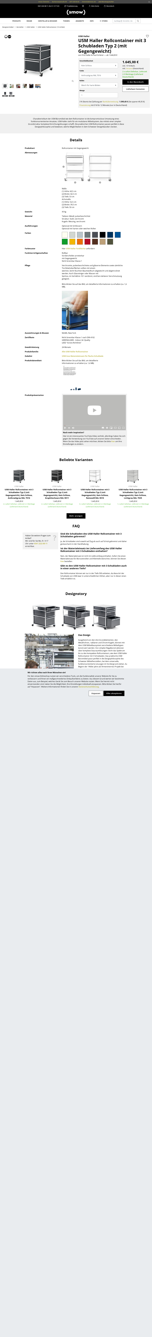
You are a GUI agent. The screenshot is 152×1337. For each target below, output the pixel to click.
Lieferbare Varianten (135, 89)
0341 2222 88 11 (40, 543)
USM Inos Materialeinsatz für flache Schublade (82, 356)
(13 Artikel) (51, 27)
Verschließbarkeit (86, 61)
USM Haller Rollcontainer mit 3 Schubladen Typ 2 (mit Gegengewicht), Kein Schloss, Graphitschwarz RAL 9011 (57, 493)
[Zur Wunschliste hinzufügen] (147, 36)
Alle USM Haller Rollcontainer (75, 351)
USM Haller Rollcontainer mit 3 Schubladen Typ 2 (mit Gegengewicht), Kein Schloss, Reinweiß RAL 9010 (95, 493)
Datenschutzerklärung (89, 686)
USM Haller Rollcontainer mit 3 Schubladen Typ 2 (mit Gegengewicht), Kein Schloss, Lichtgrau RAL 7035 (133, 493)
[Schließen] (149, 2)
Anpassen (95, 693)
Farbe (81, 71)
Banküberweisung (110, 101)
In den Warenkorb (135, 82)
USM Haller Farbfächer (76, 248)
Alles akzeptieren (114, 693)
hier (113, 441)
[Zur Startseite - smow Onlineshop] (76, 12)
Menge (82, 90)
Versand (129, 68)
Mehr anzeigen (76, 516)
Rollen (81, 81)
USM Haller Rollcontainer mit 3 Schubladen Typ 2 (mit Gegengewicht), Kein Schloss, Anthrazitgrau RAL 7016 (19, 493)
